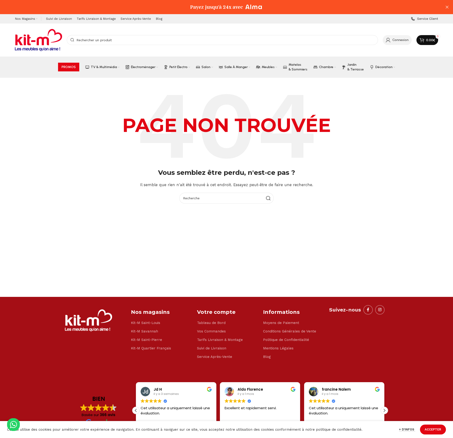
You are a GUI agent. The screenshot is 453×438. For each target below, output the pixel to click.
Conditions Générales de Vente (289, 331)
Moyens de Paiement (281, 323)
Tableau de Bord (211, 323)
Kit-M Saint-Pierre (146, 340)
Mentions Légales (278, 348)
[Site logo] (38, 40)
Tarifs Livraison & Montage (220, 340)
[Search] (268, 198)
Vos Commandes (211, 331)
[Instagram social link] (380, 310)
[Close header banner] (447, 7)
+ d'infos (407, 429)
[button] (384, 410)
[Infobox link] (424, 19)
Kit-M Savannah (144, 331)
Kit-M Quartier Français (151, 348)
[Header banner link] (219, 7)
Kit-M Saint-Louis (145, 323)
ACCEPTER (433, 429)
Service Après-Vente (214, 357)
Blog (267, 357)
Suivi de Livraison (211, 348)
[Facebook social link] (368, 310)
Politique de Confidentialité (286, 340)
